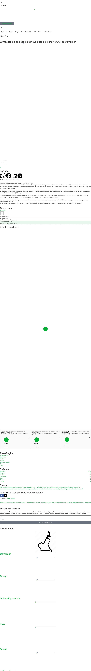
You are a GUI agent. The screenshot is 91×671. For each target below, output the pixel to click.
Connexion (3, 210)
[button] (3, 176)
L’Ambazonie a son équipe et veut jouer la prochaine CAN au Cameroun (38, 41)
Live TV (4, 36)
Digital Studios (11, 498)
